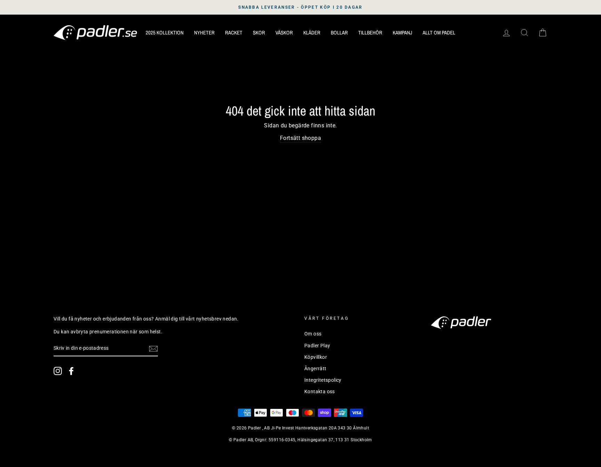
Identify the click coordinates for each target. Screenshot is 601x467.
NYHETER (204, 32)
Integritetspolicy (323, 380)
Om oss (312, 334)
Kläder (311, 32)
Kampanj (402, 32)
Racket (233, 32)
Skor (259, 32)
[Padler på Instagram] (58, 371)
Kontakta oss (319, 391)
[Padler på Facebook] (71, 371)
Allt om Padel (439, 32)
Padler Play (317, 345)
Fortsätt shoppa (300, 138)
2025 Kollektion (165, 32)
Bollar (339, 32)
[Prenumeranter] (153, 348)
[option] (300, 7)
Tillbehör (370, 32)
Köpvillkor (315, 357)
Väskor (284, 32)
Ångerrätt (315, 368)
